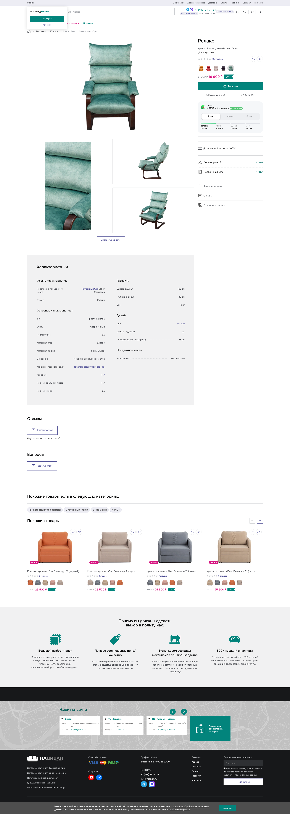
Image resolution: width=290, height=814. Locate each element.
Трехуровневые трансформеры (45, 509)
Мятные (116, 509)
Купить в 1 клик (248, 95)
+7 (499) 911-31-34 (205, 9)
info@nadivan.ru (149, 778)
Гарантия (235, 3)
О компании (178, 3)
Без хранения (100, 509)
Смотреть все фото (111, 239)
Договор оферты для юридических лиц (46, 773)
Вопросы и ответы (214, 205)
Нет (103, 374)
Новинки (88, 23)
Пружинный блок (90, 288)
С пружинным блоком (77, 509)
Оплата (224, 3)
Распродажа (71, 23)
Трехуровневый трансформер (89, 366)
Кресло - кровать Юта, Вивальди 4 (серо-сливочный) (111, 571)
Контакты (258, 3)
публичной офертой (180, 809)
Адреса (195, 761)
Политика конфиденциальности (43, 778)
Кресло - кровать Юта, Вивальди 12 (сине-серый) (171, 571)
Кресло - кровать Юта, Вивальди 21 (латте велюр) (231, 571)
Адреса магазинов (196, 3)
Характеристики (212, 186)
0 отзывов (217, 59)
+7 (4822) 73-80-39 (122, 730)
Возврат (247, 3)
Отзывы (207, 195)
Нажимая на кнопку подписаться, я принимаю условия (243, 771)
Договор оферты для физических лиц (46, 768)
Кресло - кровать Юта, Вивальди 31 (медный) (53, 571)
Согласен (227, 808)
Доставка (212, 3)
